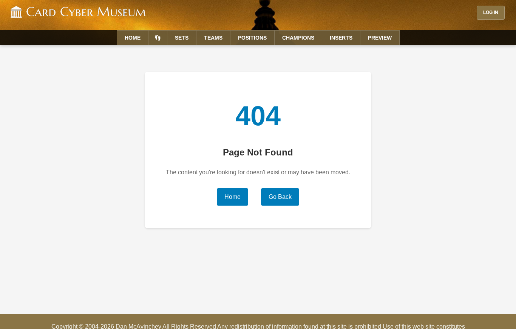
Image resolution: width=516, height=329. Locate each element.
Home (133, 38)
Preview (380, 38)
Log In (490, 12)
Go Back (280, 197)
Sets (181, 38)
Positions (252, 38)
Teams (213, 38)
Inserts (341, 38)
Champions (298, 38)
